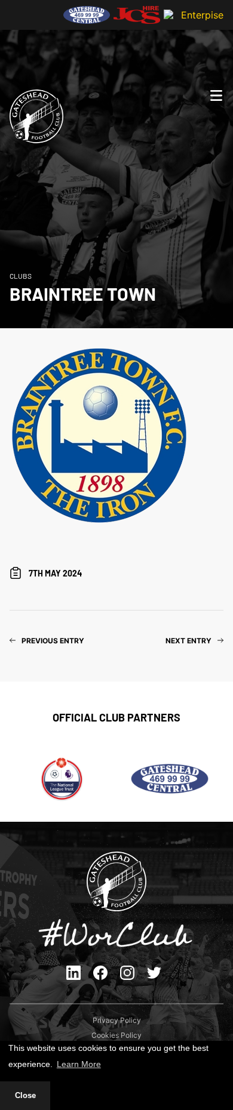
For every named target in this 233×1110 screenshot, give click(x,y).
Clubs (21, 276)
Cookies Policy (116, 1035)
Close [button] (25, 1096)
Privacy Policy (117, 1020)
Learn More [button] (79, 1064)
